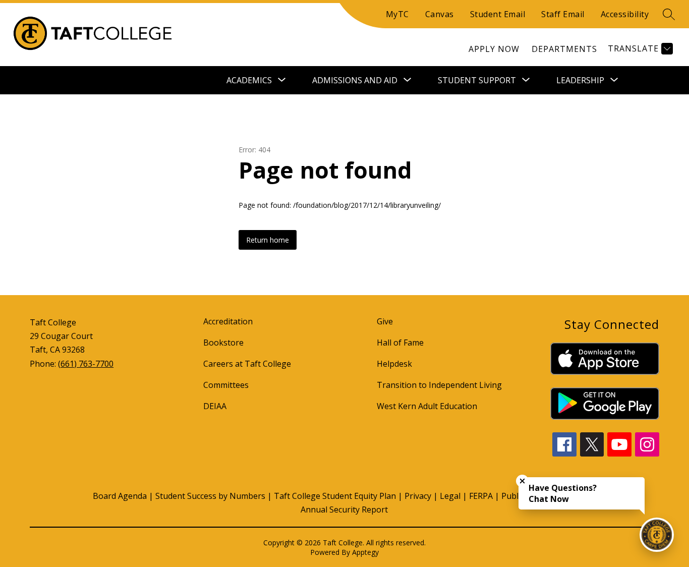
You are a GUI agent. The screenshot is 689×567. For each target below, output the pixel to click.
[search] (669, 14)
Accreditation (228, 321)
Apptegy (365, 552)
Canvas (439, 14)
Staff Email (563, 14)
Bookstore (223, 342)
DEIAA (214, 406)
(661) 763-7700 (85, 363)
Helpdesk (394, 363)
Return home (267, 240)
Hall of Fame (400, 342)
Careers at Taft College (247, 363)
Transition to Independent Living (439, 384)
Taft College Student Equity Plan (335, 495)
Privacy (418, 495)
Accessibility (625, 14)
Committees (226, 384)
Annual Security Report (344, 509)
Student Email (498, 14)
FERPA (481, 495)
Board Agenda (120, 495)
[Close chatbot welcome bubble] (522, 481)
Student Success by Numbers (210, 495)
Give (385, 321)
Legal (450, 495)
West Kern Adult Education (427, 406)
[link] (494, 48)
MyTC (397, 14)
